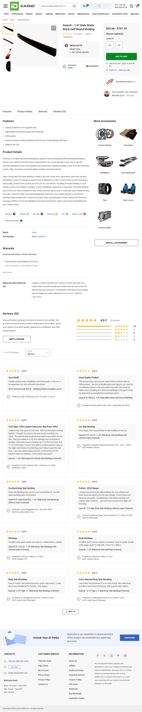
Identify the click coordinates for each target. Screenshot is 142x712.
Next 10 (72, 611)
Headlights (104, 173)
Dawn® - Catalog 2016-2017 (24, 214)
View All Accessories (116, 243)
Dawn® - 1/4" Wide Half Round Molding (8, 28)
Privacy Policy (44, 680)
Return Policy (44, 675)
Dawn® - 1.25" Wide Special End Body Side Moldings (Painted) (34, 458)
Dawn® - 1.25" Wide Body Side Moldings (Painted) (100, 549)
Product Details (24, 111)
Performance (17, 14)
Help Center (43, 666)
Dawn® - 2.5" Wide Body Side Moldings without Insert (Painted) (106, 508)
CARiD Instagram (125, 656)
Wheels (29, 14)
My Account (43, 670)
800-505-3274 (121, 7)
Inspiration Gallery (77, 698)
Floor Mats (128, 145)
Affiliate (72, 666)
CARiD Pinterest (118, 656)
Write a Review (16, 339)
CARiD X (104, 656)
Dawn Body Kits (24, 20)
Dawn (12, 20)
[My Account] (131, 6)
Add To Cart (121, 56)
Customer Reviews (77, 675)
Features (7, 111)
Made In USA (79, 214)
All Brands (73, 689)
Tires (105, 200)
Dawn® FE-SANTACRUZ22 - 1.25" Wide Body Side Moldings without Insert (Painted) (33, 501)
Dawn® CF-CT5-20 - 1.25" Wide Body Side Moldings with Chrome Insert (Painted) (32, 548)
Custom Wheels (104, 145)
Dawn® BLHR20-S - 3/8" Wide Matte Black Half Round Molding (105, 398)
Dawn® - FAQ (64, 214)
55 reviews (78, 34)
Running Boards (128, 173)
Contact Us (43, 684)
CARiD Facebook (97, 656)
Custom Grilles (104, 228)
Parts (6, 14)
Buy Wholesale (75, 694)
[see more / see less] (8, 272)
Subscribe (129, 638)
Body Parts (60, 14)
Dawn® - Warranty (52, 214)
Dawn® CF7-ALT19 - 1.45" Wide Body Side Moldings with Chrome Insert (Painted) (103, 436)
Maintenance (83, 14)
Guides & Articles (76, 670)
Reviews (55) (59, 111)
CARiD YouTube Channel (111, 656)
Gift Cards (73, 684)
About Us (73, 661)
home (5, 20)
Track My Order (44, 661)
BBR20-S (42, 236)
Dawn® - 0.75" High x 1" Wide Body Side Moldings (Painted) (33, 591)
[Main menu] (5, 6)
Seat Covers (128, 200)
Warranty (42, 111)
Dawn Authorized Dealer (13, 220)
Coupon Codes (75, 680)
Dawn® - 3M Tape (10, 214)
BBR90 (35, 236)
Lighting (49, 14)
